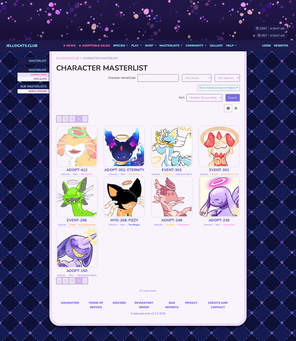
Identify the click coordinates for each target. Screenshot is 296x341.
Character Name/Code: (122, 78)
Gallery (216, 46)
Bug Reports (172, 305)
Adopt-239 (219, 220)
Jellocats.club (21, 45)
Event (215, 174)
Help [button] (230, 46)
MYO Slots (40, 79)
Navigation (70, 303)
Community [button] (195, 46)
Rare (75, 174)
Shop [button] (149, 46)
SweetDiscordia (229, 174)
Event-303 (172, 169)
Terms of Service (96, 305)
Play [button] (135, 46)
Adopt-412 (76, 169)
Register (281, 46)
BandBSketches (87, 224)
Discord (119, 303)
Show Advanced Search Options (217, 87)
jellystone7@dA (184, 174)
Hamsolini (134, 174)
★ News (69, 46)
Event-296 (77, 220)
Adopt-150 (76, 270)
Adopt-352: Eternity (124, 169)
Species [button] (119, 46)
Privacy (191, 303)
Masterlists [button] (169, 46)
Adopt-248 (171, 220)
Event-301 (219, 169)
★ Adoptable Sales (94, 46)
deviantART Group (144, 305)
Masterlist (38, 61)
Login (266, 46)
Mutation (167, 174)
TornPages (134, 224)
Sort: (182, 97)
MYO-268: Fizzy (124, 220)
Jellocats (65, 174)
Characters (39, 74)
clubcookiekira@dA (87, 275)
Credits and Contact (218, 305)
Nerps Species (37, 91)
